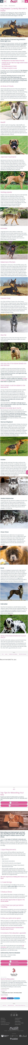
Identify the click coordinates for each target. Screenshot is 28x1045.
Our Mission (3, 1019)
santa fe (4, 1005)
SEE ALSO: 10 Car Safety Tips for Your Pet (10, 408)
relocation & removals (20, 1005)
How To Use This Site (19, 1023)
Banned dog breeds (13, 654)
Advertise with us (18, 1018)
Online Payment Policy (5, 1023)
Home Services (12, 5)
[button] (1, 1)
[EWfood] (23, 1036)
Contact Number (5, 988)
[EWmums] (5, 1036)
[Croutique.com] (14, 1038)
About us (3, 1018)
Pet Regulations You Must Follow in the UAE (13, 60)
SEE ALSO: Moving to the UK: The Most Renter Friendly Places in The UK (12, 928)
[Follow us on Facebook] (11, 1015)
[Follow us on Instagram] (16, 1015)
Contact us (3, 1021)
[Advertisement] (13, 722)
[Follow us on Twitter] (14, 1015)
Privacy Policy (18, 1024)
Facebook (11, 998)
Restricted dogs (22, 654)
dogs (6, 654)
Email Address (4, 994)
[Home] (14, 1)
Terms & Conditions (5, 1024)
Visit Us (4, 998)
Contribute (17, 1019)
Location (3, 991)
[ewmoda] (14, 1036)
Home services (11, 1005)
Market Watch (18, 1021)
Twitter (17, 998)
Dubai (1, 5)
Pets (3, 654)
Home (6, 5)
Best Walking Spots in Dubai (9, 66)
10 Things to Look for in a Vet (9, 68)
